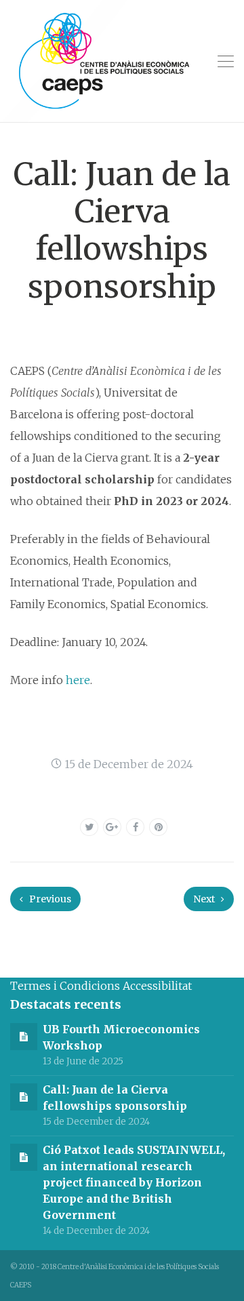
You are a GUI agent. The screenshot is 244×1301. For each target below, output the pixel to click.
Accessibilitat (157, 986)
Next (205, 899)
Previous (49, 899)
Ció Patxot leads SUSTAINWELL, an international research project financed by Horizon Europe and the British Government (134, 1182)
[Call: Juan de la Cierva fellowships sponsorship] (24, 1096)
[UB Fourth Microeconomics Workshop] (24, 1036)
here (78, 680)
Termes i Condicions (65, 986)
